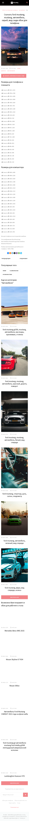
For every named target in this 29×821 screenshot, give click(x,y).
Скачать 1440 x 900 (9, 213)
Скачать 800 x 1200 (9, 127)
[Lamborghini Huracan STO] (14, 763)
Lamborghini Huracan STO (14, 776)
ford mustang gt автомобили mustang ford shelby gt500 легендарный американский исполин (14, 746)
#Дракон (3, 70)
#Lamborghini (14, 270)
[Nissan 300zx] (14, 672)
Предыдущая (6, 258)
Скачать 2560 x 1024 (9, 188)
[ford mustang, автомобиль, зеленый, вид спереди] (14, 518)
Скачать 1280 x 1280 (9, 109)
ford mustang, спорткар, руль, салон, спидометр (14, 495)
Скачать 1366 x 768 (9, 105)
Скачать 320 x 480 (8, 152)
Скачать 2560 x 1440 (9, 182)
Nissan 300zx (14, 685)
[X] (14, 253)
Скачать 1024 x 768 (9, 232)
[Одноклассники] (10, 253)
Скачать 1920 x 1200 (9, 194)
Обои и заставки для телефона (10, 10)
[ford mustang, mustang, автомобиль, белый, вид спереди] (14, 411)
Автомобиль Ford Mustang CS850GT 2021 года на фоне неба (14, 712)
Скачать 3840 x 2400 (9, 172)
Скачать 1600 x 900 (9, 207)
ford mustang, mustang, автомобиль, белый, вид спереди (15, 440)
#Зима (19, 68)
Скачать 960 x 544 (8, 118)
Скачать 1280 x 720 (9, 225)
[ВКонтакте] (8, 253)
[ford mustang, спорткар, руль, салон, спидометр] (14, 468)
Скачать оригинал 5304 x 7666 (14, 76)
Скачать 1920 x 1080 (9, 197)
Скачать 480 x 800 (8, 146)
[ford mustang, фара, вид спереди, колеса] (14, 565)
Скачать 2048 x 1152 (9, 191)
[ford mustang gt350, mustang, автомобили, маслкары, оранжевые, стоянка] (14, 305)
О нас (18, 803)
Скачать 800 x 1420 (9, 124)
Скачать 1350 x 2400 (9, 96)
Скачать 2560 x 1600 (9, 178)
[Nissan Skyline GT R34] (14, 645)
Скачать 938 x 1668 (9, 121)
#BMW (4, 270)
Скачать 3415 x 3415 (9, 90)
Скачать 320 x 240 (8, 156)
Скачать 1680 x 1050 (9, 203)
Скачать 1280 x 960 (9, 219)
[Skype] (21, 253)
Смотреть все (14, 597)
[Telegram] (12, 253)
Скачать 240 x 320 (8, 162)
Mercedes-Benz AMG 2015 (14, 630)
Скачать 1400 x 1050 (9, 210)
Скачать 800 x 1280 (9, 131)
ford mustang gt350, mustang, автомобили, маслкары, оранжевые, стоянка (14, 332)
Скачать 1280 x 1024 (9, 216)
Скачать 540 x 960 (8, 140)
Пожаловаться (14, 807)
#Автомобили (11, 70)
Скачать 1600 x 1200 (9, 200)
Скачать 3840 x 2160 (9, 175)
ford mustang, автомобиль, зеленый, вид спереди (14, 541)
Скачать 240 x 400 (8, 159)
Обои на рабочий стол (21, 800)
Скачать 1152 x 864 (9, 228)
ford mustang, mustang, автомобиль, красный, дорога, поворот (14, 383)
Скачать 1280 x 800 (9, 222)
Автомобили (22, 10)
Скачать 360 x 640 (8, 149)
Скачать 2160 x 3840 (9, 99)
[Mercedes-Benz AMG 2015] (14, 617)
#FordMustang (7, 274)
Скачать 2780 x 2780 (9, 93)
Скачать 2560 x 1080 (9, 185)
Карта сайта (12, 803)
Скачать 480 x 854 (8, 143)
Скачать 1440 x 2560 (9, 102)
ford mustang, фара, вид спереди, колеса (14, 589)
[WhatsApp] (19, 253)
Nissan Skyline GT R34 (14, 659)
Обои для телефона (7, 800)
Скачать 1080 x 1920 (9, 112)
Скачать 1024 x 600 (9, 115)
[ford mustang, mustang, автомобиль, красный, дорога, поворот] (14, 358)
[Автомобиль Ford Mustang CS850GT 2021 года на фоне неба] (14, 698)
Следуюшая (23, 258)
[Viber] (17, 253)
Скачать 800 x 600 (8, 134)
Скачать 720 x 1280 (9, 137)
